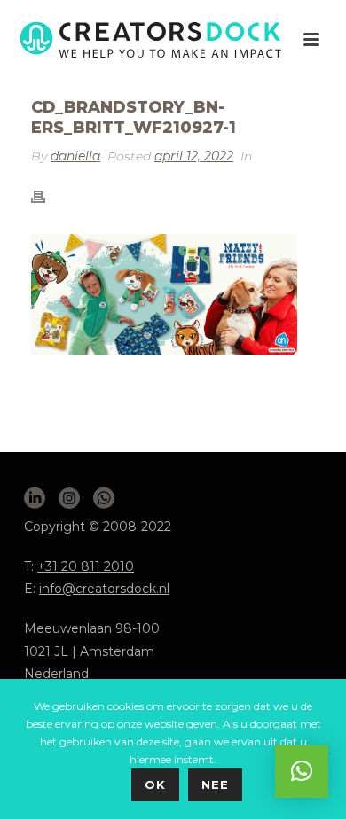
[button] (301, 771)
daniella (75, 156)
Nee (215, 784)
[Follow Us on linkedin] (34, 499)
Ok (155, 784)
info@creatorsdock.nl (104, 589)
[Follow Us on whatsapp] (103, 499)
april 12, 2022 (193, 156)
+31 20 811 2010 (85, 566)
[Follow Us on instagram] (69, 499)
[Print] (47, 196)
